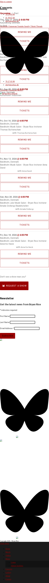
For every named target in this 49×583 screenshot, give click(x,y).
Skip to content (6, 2)
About (7, 576)
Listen (13, 562)
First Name (5, 316)
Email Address (7, 328)
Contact (8, 579)
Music (7, 559)
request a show (16, 285)
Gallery (8, 573)
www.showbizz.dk (7, 361)
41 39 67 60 (10, 370)
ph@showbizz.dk (6, 374)
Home (7, 549)
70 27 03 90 (10, 367)
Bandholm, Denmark (9, 123)
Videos (8, 556)
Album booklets (17, 566)
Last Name (5, 322)
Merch (7, 552)
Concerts (8, 569)
